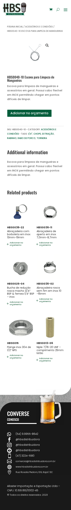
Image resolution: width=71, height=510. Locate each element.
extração (48, 133)
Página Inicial (15, 26)
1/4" (30, 133)
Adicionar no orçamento (29, 113)
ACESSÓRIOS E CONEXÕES (39, 26)
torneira (42, 138)
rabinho (12, 138)
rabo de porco (27, 138)
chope (37, 133)
